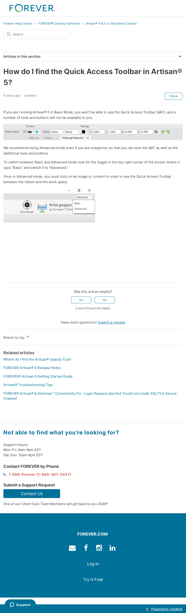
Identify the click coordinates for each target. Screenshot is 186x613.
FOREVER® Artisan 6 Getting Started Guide (38, 376)
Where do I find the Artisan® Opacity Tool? (37, 359)
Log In (93, 563)
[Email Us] (73, 548)
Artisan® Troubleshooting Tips (28, 385)
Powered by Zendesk (167, 609)
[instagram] (99, 548)
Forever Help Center (17, 23)
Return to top (14, 337)
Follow (173, 96)
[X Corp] (13, 275)
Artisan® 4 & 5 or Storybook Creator (111, 23)
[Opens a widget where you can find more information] (20, 605)
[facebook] (86, 548)
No (105, 300)
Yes (81, 300)
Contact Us (32, 493)
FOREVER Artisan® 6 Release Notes (32, 368)
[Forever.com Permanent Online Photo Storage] (32, 8)
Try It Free (93, 579)
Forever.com (92, 534)
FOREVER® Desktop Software (59, 23)
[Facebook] (6, 275)
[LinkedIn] (20, 275)
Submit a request (111, 322)
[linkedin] (113, 548)
